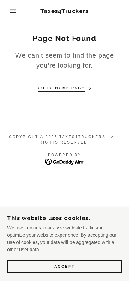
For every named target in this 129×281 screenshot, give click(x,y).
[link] (65, 11)
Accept (64, 266)
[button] (9, 11)
